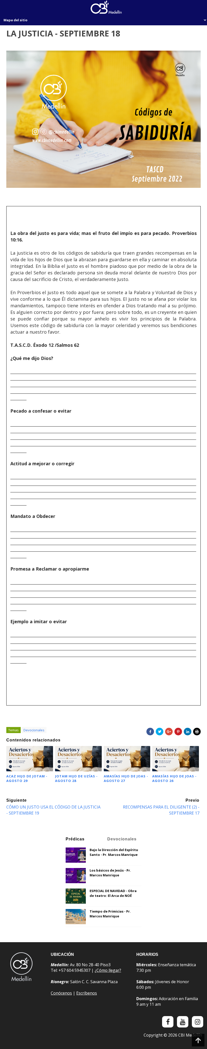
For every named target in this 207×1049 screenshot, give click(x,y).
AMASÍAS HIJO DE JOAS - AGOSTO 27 (126, 778)
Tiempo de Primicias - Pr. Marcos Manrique (110, 914)
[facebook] (167, 1021)
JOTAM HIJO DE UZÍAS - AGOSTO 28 (76, 778)
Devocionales (33, 730)
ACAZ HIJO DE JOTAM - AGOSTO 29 (26, 778)
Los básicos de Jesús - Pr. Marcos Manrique (110, 873)
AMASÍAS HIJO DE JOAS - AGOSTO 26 (174, 778)
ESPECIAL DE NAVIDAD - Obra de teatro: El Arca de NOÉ (113, 893)
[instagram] (197, 1021)
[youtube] (182, 1021)
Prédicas (75, 839)
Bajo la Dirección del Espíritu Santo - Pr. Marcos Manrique (114, 852)
